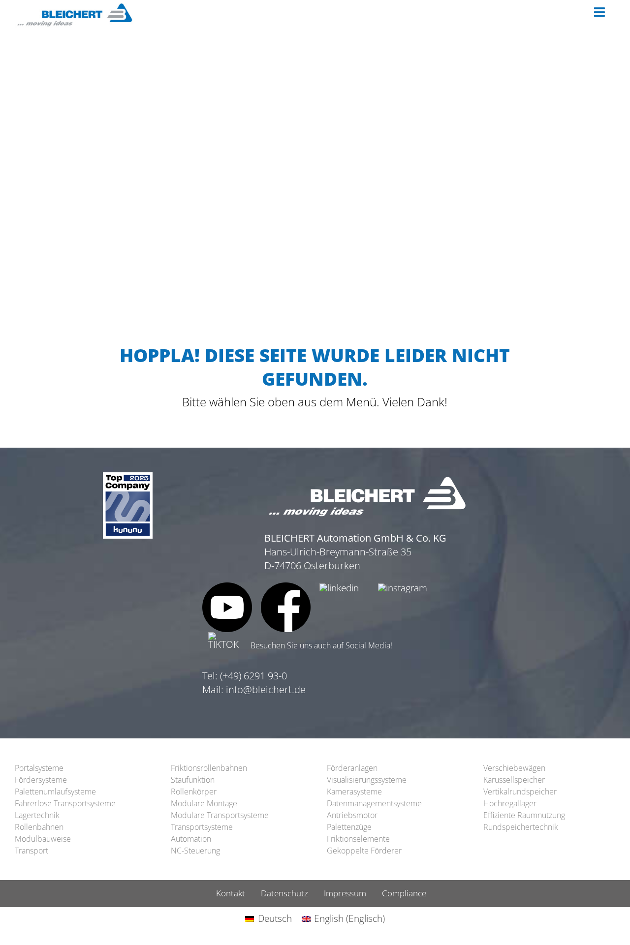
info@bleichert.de (266, 689)
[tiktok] (227, 636)
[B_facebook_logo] (286, 586)
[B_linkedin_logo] (339, 587)
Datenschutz (284, 893)
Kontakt (230, 893)
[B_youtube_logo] (227, 586)
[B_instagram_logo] (402, 587)
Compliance (404, 893)
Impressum (345, 893)
